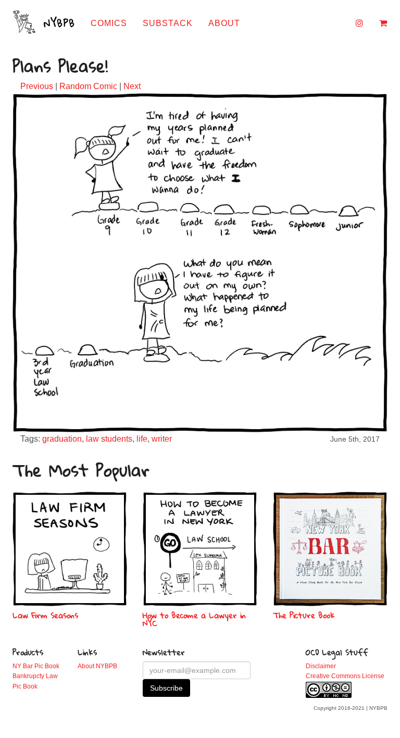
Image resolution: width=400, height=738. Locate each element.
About (224, 23)
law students (109, 438)
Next (132, 86)
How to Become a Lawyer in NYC (194, 619)
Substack (168, 23)
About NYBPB (97, 666)
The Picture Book (304, 615)
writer (162, 438)
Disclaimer (321, 666)
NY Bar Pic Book (35, 666)
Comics (109, 23)
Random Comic (88, 86)
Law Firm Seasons (45, 615)
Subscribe (166, 688)
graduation (62, 438)
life (141, 438)
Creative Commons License (345, 676)
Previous (36, 86)
